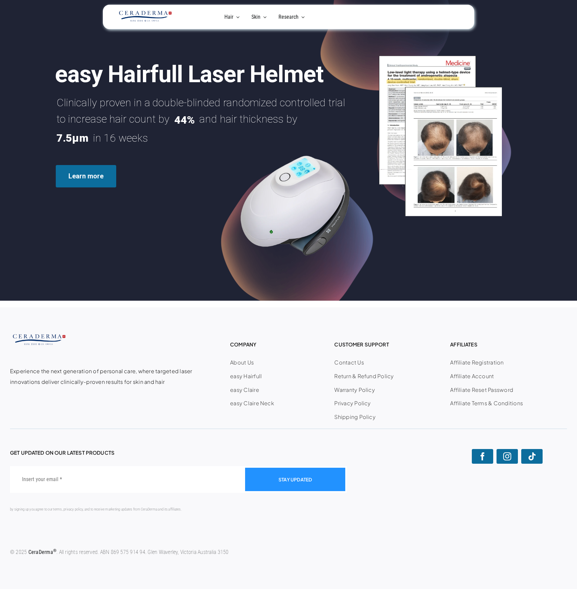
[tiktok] (532, 456)
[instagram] (507, 456)
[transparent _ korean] (144, 13)
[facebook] (482, 456)
